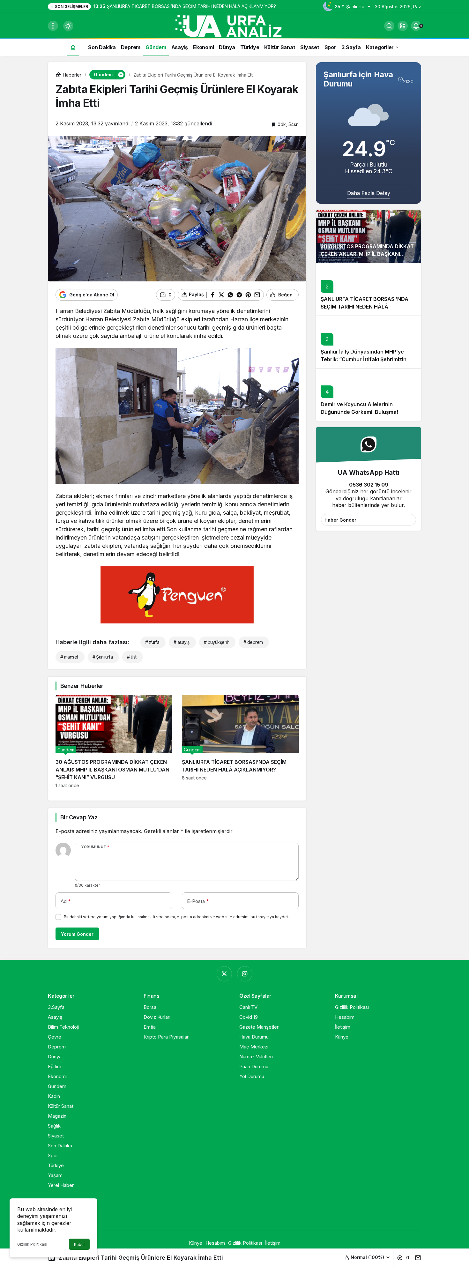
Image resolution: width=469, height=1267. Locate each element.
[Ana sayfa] (73, 47)
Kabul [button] (79, 1244)
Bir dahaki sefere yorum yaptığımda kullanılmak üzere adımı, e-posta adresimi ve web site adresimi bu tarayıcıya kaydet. (176, 916)
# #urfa (152, 642)
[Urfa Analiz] (234, 25)
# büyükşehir (216, 642)
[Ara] (389, 26)
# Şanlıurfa (103, 657)
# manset (69, 657)
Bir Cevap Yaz (78, 817)
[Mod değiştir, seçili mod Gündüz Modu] (68, 26)
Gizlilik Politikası (32, 1244)
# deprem (253, 642)
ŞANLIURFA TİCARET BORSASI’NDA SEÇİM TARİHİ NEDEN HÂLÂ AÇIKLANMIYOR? (364, 307)
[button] (403, 26)
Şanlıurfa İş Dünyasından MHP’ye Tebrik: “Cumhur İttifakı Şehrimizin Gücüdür (363, 359)
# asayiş (182, 642)
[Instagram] (244, 973)
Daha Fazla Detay (368, 193)
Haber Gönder (340, 520)
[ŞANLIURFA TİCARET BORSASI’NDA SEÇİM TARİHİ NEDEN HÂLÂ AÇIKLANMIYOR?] (240, 741)
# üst (131, 657)
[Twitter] (224, 973)
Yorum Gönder (77, 934)
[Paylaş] (416, 1258)
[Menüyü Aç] (53, 26)
